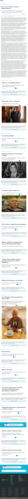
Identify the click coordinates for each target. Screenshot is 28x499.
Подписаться (25, 471)
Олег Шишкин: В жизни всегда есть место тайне (12, 297)
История (11, 477)
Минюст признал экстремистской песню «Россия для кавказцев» (12, 243)
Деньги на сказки (7, 369)
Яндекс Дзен (12, 482)
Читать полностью (14, 94)
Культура (3, 80)
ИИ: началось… (6, 351)
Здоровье (11, 479)
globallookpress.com (11, 16)
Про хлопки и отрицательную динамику (14, 224)
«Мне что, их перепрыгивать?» (11, 82)
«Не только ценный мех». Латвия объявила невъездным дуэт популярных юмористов (12, 389)
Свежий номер (12, 475)
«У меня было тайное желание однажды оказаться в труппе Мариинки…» (11, 260)
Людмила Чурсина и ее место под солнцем (12, 154)
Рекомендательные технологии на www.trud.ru (22, 480)
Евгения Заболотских (4, 305)
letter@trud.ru (18, 497)
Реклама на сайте (20, 478)
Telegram (11, 484)
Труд (17, 88)
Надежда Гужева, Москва (5, 455)
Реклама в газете (20, 479)
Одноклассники (12, 483)
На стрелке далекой (8, 135)
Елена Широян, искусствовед (5, 284)
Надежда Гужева (4, 229)
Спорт (11, 478)
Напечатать (24, 13)
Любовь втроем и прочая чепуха (12, 431)
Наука (11, 480)
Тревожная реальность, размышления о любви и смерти (13, 408)
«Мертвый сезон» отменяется (11, 101)
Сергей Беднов (4, 437)
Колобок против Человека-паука (12, 450)
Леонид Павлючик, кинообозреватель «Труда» (7, 105)
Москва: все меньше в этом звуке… (13, 280)
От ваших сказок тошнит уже (10, 190)
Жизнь (19, 475)
